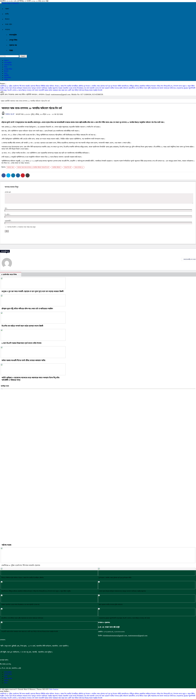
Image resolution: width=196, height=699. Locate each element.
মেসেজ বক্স (8, 192)
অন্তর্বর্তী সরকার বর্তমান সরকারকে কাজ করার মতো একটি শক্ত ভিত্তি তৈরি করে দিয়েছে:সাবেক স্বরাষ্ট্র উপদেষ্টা (70, 90)
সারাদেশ (6, 60)
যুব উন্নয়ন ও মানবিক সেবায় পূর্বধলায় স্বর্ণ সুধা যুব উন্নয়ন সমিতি (102, 86)
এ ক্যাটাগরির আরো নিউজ (9, 274)
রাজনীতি (6, 75)
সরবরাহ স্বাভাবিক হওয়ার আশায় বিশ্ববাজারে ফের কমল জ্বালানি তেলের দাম (80, 88)
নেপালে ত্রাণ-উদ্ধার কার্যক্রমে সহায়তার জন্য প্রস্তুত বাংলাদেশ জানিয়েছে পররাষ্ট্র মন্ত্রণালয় (31, 88)
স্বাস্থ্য (11, 50)
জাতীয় (7, 14)
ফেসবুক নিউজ (13, 40)
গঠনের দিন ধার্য (67, 167)
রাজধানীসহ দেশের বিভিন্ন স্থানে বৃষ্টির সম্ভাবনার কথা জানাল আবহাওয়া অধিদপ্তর (152, 88)
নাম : (6, 208)
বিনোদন (7, 19)
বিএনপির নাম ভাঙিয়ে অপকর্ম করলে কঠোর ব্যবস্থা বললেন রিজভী (22, 326)
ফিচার (5, 67)
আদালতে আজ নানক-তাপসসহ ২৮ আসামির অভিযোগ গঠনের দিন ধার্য (30, 101)
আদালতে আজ (10, 167)
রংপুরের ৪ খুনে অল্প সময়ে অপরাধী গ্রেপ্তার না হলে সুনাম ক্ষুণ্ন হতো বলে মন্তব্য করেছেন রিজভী (32, 291)
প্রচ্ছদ (7, 9)
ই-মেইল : (7, 214)
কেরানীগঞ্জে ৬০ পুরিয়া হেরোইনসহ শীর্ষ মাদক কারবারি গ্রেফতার (18, 86)
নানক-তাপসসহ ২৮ (79, 167)
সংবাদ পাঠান (8, 24)
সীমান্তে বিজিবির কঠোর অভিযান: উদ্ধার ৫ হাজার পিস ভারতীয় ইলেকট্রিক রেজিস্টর (60, 86)
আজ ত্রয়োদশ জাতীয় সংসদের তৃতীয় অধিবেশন (115, 88)
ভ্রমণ (5, 73)
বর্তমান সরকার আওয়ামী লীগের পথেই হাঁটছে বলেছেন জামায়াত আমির (23, 360)
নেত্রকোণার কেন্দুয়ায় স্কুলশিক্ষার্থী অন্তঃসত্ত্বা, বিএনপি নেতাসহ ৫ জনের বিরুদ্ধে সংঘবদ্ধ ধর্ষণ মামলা (124, 618)
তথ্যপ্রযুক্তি (13, 35)
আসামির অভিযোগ (56, 167)
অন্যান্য (7, 29)
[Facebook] (4, 175)
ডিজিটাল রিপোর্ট (9, 114)
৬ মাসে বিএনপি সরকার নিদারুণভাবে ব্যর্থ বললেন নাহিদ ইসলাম (21, 343)
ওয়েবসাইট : (8, 221)
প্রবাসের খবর (13, 45)
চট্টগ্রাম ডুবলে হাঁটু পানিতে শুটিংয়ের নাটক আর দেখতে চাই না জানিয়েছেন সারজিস (27, 308)
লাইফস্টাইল (7, 78)
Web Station (53, 689)
